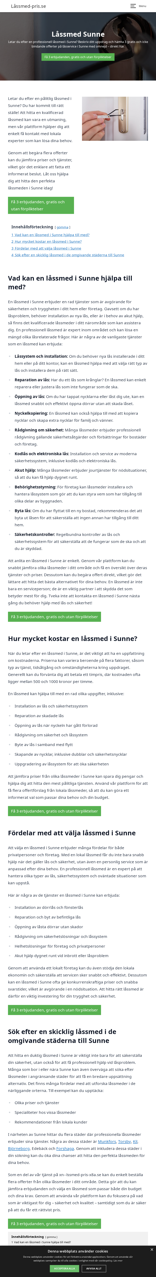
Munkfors (107, 1141)
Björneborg (19, 1148)
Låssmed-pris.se (28, 6)
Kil (135, 1141)
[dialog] (78, 1261)
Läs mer (118, 1260)
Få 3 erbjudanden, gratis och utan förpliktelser (78, 57)
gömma (62, 227)
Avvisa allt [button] (93, 1268)
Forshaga (65, 1148)
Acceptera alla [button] (64, 1268)
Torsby (124, 1141)
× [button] (151, 1249)
